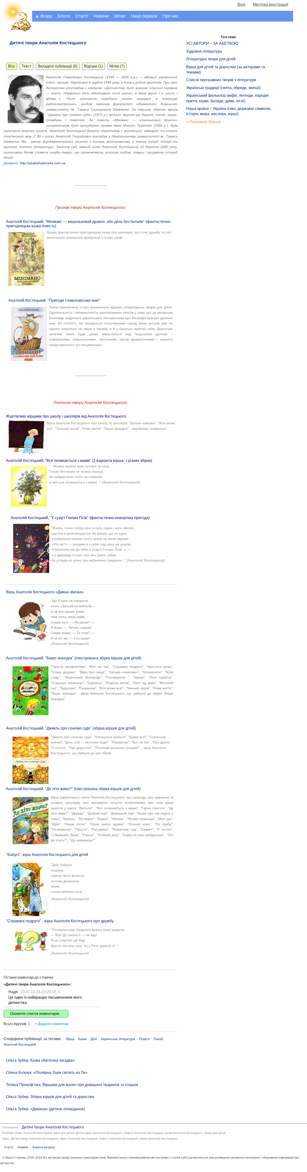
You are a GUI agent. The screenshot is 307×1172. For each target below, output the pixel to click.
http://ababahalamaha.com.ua (42, 163)
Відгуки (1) (93, 66)
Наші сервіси (144, 16)
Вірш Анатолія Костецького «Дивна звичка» (45, 592)
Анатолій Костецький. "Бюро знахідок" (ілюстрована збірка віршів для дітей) (73, 658)
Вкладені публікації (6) (57, 66)
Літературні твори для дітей (211, 59)
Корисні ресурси (44, 1147)
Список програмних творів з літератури (221, 80)
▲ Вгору (43, 16)
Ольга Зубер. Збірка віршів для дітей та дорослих (50, 1097)
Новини (101, 16)
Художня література (204, 51)
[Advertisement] (208, 206)
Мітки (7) (116, 66)
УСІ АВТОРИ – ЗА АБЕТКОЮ (212, 43)
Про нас (171, 16)
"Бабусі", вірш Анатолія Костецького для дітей (47, 855)
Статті (82, 16)
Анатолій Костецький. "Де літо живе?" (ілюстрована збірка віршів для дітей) (73, 789)
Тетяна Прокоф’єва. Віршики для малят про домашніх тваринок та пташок (72, 1085)
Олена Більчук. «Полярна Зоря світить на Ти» (46, 1072)
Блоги (64, 16)
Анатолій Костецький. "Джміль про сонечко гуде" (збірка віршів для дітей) (71, 728)
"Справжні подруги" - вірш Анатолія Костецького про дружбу (60, 921)
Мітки (119, 16)
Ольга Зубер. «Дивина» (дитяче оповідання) (45, 1109)
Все (11, 66)
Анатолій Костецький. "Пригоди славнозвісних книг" (54, 300)
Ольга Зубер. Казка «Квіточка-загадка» (40, 1060)
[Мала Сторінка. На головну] (16, 31)
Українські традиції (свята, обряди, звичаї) (223, 88)
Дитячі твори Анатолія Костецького (53, 1127)
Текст (26, 66)
